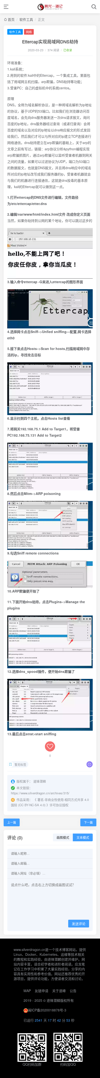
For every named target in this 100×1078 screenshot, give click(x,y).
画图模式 (63, 837)
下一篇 (88, 822)
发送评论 (78, 924)
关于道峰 (59, 990)
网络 (29, 32)
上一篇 (11, 822)
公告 (73, 990)
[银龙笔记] (50, 6)
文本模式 (82, 837)
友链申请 (41, 990)
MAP (27, 990)
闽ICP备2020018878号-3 (47, 1010)
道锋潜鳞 (53, 1000)
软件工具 (26, 19)
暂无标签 (20, 764)
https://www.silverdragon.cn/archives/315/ (40, 793)
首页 (11, 19)
